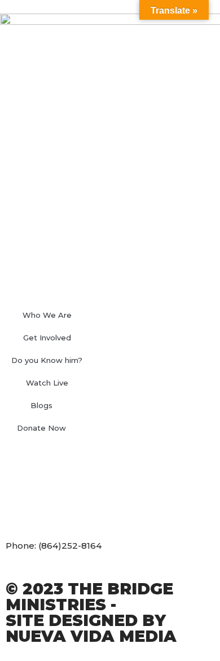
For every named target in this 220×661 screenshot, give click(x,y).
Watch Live (47, 382)
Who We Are (47, 314)
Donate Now (41, 427)
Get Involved (47, 337)
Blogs (41, 405)
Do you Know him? (46, 360)
